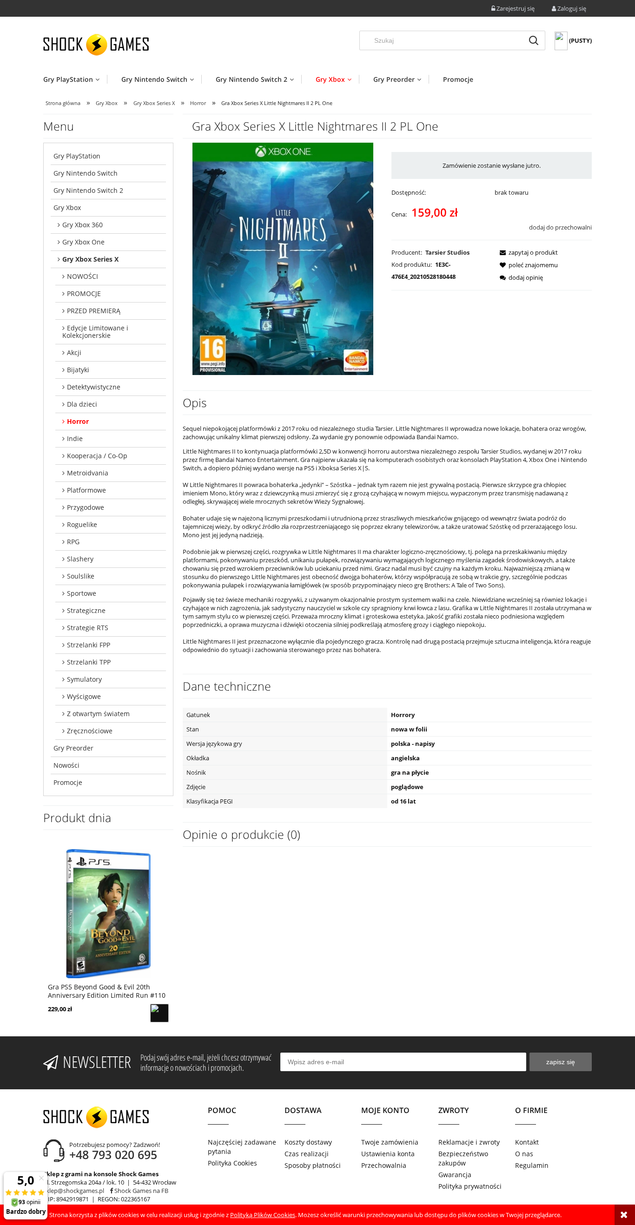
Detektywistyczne (93, 386)
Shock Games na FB (140, 1190)
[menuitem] (75, 79)
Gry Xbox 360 (82, 224)
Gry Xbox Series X (90, 259)
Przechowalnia (383, 1165)
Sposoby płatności (312, 1165)
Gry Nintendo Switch (85, 173)
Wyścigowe (84, 696)
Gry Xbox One (83, 241)
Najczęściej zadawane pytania (242, 1147)
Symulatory (84, 679)
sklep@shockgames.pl (73, 1190)
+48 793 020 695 (113, 1154)
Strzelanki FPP (88, 644)
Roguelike (82, 524)
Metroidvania (87, 472)
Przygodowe (85, 507)
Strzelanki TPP (89, 662)
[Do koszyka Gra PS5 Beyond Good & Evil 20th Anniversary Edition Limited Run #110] (159, 1013)
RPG (73, 541)
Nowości (66, 765)
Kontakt (527, 1142)
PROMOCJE (84, 293)
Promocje (67, 782)
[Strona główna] (96, 45)
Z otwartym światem (98, 713)
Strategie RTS (87, 627)
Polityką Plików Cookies (262, 1215)
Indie (75, 438)
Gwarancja (454, 1174)
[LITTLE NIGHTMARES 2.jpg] (282, 258)
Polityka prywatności (470, 1186)
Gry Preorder (73, 748)
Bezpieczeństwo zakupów (463, 1158)
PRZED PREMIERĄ (93, 310)
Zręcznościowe (89, 730)
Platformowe (86, 490)
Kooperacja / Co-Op (97, 455)
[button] (526, 252)
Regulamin (532, 1165)
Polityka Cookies (232, 1163)
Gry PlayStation (76, 155)
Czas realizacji (306, 1153)
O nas (524, 1153)
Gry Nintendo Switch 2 (88, 190)
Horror (78, 421)
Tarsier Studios (447, 252)
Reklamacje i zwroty (469, 1142)
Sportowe (81, 593)
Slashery (80, 558)
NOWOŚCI (82, 276)
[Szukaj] (533, 40)
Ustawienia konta (388, 1153)
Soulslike (80, 576)
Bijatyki (78, 369)
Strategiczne (86, 610)
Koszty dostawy (308, 1142)
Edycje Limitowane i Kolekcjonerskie (95, 331)
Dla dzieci (82, 404)
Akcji (74, 352)
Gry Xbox (67, 207)
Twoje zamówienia (389, 1142)
